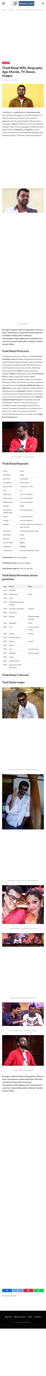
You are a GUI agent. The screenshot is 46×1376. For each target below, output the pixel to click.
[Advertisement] (23, 38)
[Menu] (3, 3)
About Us (8, 1317)
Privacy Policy (20, 1317)
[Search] (43, 3)
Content (6, 63)
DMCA (30, 1317)
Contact (37, 1317)
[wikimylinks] (23, 3)
